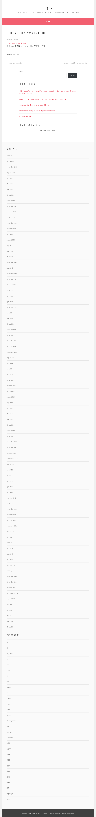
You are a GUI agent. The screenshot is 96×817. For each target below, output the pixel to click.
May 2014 (10, 374)
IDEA (8, 693)
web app (10, 732)
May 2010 (10, 616)
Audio (8, 665)
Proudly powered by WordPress (34, 813)
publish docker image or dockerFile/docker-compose (37, 111)
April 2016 (10, 302)
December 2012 (12, 442)
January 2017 (11, 290)
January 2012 (11, 503)
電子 (8, 799)
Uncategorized (12, 721)
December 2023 (12, 167)
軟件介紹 (10, 794)
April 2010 (10, 621)
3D (7, 642)
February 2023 (11, 201)
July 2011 (10, 537)
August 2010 (11, 599)
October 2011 (11, 520)
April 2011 (10, 554)
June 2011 (10, 543)
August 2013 (11, 397)
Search (21, 71)
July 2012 (10, 470)
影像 (8, 754)
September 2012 (12, 459)
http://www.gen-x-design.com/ (18, 43)
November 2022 (12, 206)
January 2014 (11, 380)
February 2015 (11, 330)
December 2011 (12, 509)
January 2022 (11, 217)
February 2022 (11, 212)
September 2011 (12, 526)
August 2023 (11, 173)
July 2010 (10, 604)
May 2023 (10, 184)
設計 (8, 788)
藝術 (8, 782)
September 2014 (12, 352)
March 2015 (10, 324)
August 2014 (11, 358)
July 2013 (10, 402)
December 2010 (12, 576)
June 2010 (10, 610)
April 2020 (10, 251)
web (14, 54)
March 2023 (10, 195)
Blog (8, 670)
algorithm (10, 654)
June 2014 (10, 369)
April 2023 (10, 189)
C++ (8, 676)
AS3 (8, 659)
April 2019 (10, 268)
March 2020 (10, 257)
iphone (9, 698)
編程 (18, 54)
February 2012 (11, 498)
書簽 (8, 771)
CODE (48, 8)
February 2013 (11, 431)
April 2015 (10, 318)
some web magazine (15, 63)
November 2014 (12, 341)
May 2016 (10, 296)
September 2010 (12, 593)
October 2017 (11, 285)
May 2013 (10, 414)
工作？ (9, 749)
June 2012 (10, 475)
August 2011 (11, 531)
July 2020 (10, 245)
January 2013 (11, 436)
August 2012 (11, 464)
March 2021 (10, 234)
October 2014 (11, 346)
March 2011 (10, 560)
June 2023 (10, 178)
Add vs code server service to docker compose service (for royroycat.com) (44, 99)
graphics (9, 687)
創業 (8, 743)
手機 (8, 760)
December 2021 (12, 223)
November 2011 (12, 515)
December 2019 (12, 262)
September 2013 (12, 391)
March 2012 (10, 492)
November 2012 (12, 447)
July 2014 (10, 363)
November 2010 (12, 582)
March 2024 (10, 161)
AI (7, 648)
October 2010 (11, 588)
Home (48, 21)
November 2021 (12, 229)
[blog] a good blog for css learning (75, 63)
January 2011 (11, 571)
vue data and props (25, 116)
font (8, 682)
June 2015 (10, 313)
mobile (9, 704)
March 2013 (10, 425)
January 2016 (11, 307)
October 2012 (11, 453)
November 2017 (12, 279)
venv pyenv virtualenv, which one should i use (34, 105)
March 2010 (10, 627)
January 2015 (11, 335)
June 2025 (10, 156)
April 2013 (10, 419)
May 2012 (10, 481)
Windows (10, 738)
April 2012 (10, 487)
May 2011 (10, 548)
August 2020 (11, 240)
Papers (9, 715)
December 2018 (12, 274)
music (9, 710)
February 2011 (11, 565)
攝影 (8, 766)
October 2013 (11, 386)
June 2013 (10, 408)
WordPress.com (68, 813)
